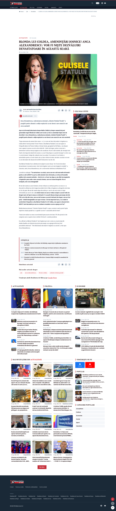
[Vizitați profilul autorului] (20, 110)
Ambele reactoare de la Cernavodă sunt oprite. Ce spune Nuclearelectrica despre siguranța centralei (41, 434)
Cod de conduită (43, 487)
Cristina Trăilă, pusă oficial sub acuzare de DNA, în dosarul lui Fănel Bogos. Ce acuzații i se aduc (63, 409)
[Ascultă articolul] (112, 499)
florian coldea (43, 273)
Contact (12, 487)
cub (21, 273)
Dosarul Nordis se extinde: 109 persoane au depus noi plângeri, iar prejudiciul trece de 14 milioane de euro (20, 409)
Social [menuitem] (46, 7)
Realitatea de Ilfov (57, 498)
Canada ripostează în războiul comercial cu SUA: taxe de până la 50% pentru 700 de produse (92, 331)
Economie (79, 140)
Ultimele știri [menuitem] (14, 7)
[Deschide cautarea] (92, 3)
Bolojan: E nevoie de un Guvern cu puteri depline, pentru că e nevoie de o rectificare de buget (57, 314)
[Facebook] (102, 3)
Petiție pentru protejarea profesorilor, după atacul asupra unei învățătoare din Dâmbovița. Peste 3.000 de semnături (87, 169)
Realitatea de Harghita (37, 498)
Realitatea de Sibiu (34, 109)
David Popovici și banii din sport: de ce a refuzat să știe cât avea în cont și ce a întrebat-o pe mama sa (20, 383)
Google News (52, 278)
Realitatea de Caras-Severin (76, 496)
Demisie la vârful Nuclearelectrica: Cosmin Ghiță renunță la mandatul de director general (46, 258)
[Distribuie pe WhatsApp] (66, 110)
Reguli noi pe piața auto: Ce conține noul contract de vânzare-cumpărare (92, 323)
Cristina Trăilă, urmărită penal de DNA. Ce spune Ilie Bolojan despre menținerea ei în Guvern (57, 340)
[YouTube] (105, 3)
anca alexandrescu (30, 273)
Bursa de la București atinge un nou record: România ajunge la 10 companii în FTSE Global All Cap (92, 340)
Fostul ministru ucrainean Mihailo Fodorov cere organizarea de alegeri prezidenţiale (87, 159)
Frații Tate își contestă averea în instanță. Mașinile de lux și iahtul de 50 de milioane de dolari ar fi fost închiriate (41, 410)
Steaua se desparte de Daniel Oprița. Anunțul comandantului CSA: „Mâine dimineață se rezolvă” (20, 460)
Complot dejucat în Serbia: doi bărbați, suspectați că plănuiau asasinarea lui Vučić (46, 244)
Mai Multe (42, 467)
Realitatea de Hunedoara (68, 498)
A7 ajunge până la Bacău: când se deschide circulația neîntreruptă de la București (28, 352)
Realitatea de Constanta (53, 496)
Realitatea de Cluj (64, 496)
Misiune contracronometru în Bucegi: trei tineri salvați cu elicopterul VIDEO (45, 249)
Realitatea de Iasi (47, 498)
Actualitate (33, 11)
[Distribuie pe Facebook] (62, 110)
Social (75, 136)
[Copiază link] (59, 110)
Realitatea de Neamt (41, 496)
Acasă (22, 11)
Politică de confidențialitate (31, 487)
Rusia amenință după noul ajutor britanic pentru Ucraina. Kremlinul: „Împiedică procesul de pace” (20, 435)
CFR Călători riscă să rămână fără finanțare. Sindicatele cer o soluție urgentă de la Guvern (92, 348)
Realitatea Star (32, 496)
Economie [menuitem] (39, 7)
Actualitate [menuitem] (23, 7)
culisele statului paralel (56, 273)
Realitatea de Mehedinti (100, 496)
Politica (79, 156)
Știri (27, 11)
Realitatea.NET (13, 496)
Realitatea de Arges (14, 498)
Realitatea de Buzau (89, 496)
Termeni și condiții (19, 487)
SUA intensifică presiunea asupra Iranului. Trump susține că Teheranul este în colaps (41, 460)
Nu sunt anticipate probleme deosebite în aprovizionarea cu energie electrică (86, 151)
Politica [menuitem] (32, 7)
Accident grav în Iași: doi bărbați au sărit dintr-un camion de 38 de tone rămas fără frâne (63, 383)
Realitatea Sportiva (22, 496)
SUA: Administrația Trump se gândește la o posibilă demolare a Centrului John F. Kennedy (57, 323)
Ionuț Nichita (27, 378)
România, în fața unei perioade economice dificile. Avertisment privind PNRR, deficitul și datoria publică (63, 434)
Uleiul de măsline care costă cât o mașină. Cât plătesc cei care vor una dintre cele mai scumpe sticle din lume (41, 383)
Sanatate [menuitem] (53, 7)
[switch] (97, 3)
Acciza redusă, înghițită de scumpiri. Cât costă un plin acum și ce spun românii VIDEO (90, 313)
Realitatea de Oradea (25, 498)
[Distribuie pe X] (69, 110)
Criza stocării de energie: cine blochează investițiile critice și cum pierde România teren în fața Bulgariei (86, 144)
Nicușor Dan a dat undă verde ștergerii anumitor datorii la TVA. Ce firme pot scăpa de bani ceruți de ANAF (58, 348)
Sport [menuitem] (60, 7)
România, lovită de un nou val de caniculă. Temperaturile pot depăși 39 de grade (85, 133)
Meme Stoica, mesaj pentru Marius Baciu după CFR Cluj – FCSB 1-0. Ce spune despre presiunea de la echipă (63, 460)
